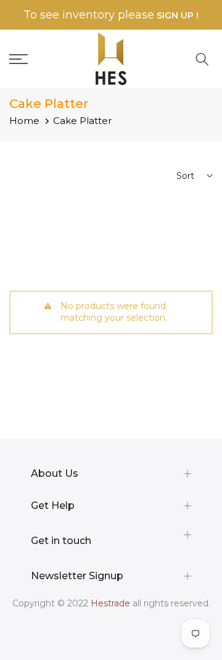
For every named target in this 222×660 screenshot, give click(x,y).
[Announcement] (111, 15)
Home (24, 120)
